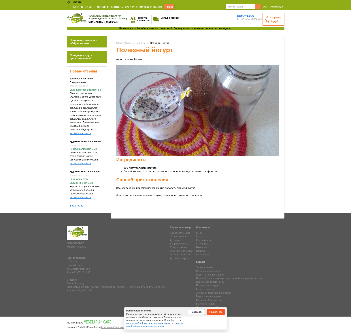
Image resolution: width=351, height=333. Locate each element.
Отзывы (200, 251)
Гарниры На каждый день (210, 282)
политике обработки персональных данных (148, 323)
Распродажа (140, 6)
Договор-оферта (179, 258)
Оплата (90, 6)
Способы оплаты (179, 236)
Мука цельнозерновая (208, 271)
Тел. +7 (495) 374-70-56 (79, 290)
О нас (199, 233)
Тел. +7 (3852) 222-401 (79, 272)
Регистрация (276, 7)
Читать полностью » (80, 133)
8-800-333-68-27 (245, 16)
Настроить (196, 312)
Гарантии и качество (181, 251)
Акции (169, 6)
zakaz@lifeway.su (76, 247)
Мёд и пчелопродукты (208, 296)
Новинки (156, 6)
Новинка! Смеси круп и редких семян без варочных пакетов (229, 278)
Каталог (78, 6)
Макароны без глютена (209, 300)
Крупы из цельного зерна (210, 274)
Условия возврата (180, 254)
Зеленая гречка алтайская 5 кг (85, 90)
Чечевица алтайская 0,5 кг (83, 149)
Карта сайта (203, 254)
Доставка (103, 6)
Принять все (215, 312)
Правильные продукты (208, 285)
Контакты (117, 6)
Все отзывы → (78, 205)
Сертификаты (203, 240)
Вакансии (201, 247)
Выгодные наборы (206, 304)
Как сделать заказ (180, 233)
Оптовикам (202, 243)
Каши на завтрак (205, 289)
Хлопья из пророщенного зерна (213, 293)
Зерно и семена (205, 267)
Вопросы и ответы (180, 243)
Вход (265, 7)
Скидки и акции (178, 247)
